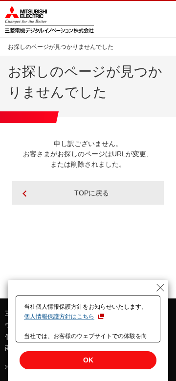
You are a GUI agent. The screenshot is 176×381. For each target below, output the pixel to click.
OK (88, 360)
